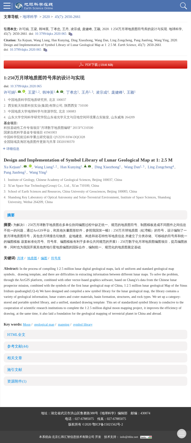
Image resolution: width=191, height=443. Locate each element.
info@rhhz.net (129, 437)
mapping (63, 324)
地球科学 (30, 17)
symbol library (82, 324)
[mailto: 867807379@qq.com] (25, 166)
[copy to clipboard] (45, 49)
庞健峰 (117, 92)
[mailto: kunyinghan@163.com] (89, 166)
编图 (44, 258)
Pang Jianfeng (14, 172)
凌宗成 (101, 92)
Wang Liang (43, 167)
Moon (27, 324)
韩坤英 (48, 92)
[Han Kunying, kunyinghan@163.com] (85, 166)
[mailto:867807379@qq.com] (19, 91)
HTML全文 (16, 335)
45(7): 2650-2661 (68, 17)
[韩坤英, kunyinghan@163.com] (57, 91)
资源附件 (16, 381)
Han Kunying (70, 167)
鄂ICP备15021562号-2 (107, 424)
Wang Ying (37, 172)
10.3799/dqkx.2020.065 (50, 33)
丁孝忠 (71, 92)
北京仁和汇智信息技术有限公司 (73, 437)
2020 (46, 17)
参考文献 (17, 346)
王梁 (31, 92)
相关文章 (14, 358)
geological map (44, 324)
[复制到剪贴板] (70, 33)
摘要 (11, 215)
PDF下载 (99, 65)
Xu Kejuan (12, 167)
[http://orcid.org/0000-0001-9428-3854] (23, 91)
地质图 (32, 258)
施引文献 (14, 370)
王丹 (85, 92)
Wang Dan (132, 167)
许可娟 (9, 92)
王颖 (130, 92)
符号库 (56, 258)
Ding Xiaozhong (107, 167)
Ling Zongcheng (160, 167)
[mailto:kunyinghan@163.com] (61, 91)
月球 (20, 258)
